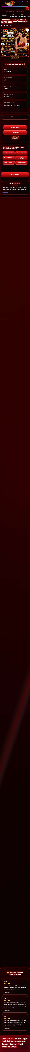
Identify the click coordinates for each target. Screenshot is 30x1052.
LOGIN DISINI (15, 132)
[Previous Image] (2, 44)
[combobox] (13, 8)
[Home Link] (9, 3)
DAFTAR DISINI (15, 127)
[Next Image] (27, 44)
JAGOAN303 (15, 174)
